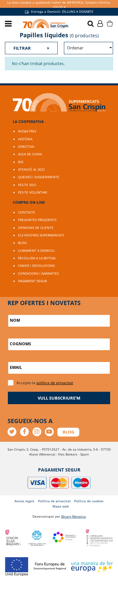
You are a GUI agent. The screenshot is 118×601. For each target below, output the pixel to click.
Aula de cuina (30, 154)
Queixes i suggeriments (38, 177)
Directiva (26, 146)
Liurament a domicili (36, 250)
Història (25, 139)
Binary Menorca (73, 516)
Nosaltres (27, 131)
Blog (22, 242)
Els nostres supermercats (41, 235)
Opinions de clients (35, 227)
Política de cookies (89, 501)
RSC (21, 162)
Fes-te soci (27, 184)
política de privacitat (54, 382)
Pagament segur (32, 281)
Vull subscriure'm (59, 398)
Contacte (26, 212)
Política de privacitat (54, 501)
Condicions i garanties (38, 273)
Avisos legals (24, 501)
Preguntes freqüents (37, 219)
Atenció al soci (31, 169)
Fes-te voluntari (32, 192)
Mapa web (60, 506)
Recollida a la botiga (36, 258)
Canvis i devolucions (36, 265)
